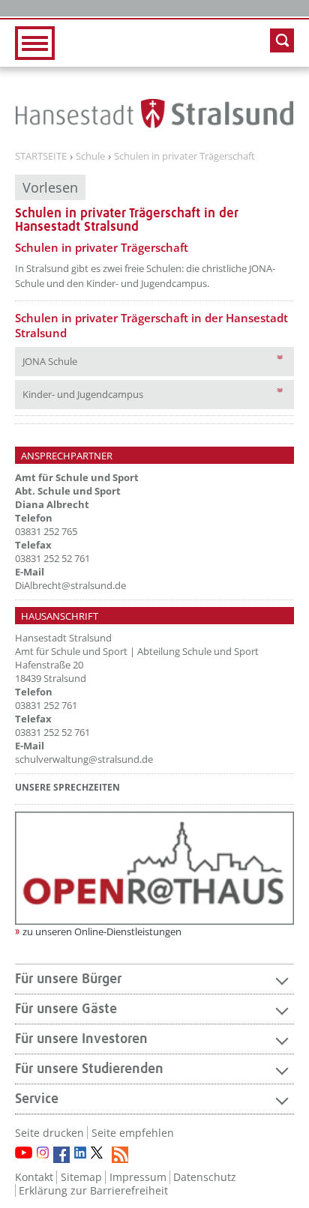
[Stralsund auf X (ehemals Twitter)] (99, 1155)
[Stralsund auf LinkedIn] (80, 1153)
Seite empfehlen (133, 1132)
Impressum (138, 1177)
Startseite (41, 157)
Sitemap (81, 1177)
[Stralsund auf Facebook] (61, 1155)
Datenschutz (204, 1177)
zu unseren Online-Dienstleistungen (102, 931)
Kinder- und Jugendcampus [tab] (142, 394)
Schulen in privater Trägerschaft (184, 157)
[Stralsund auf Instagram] (43, 1153)
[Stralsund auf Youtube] (23, 1153)
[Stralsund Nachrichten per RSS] (120, 1155)
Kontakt (34, 1177)
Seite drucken (49, 1132)
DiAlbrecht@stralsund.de (70, 585)
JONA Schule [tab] (76, 361)
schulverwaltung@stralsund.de (84, 759)
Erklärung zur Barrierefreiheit (93, 1190)
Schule (90, 157)
